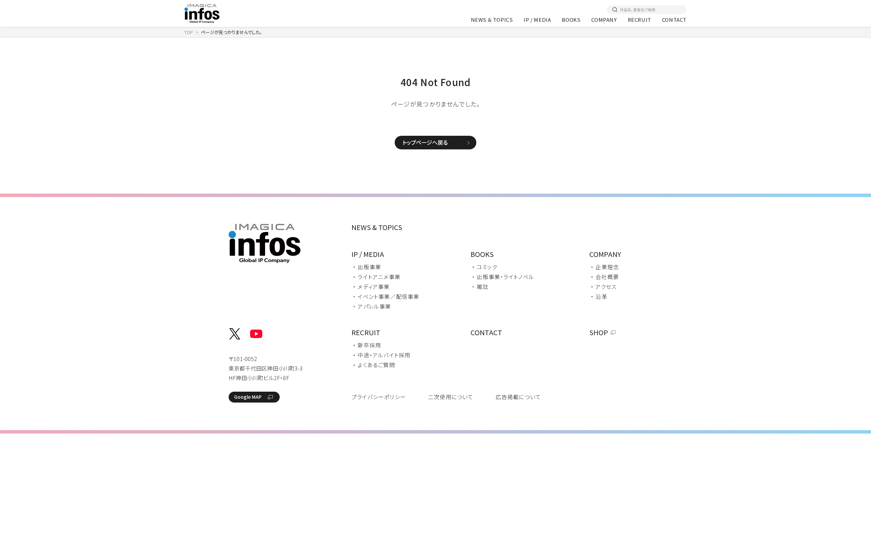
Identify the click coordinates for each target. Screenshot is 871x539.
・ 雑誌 (480, 286)
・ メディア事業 (371, 286)
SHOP (598, 332)
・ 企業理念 (605, 267)
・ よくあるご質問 (374, 365)
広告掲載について (518, 397)
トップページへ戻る (425, 142)
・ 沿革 (599, 296)
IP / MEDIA (537, 19)
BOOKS (571, 19)
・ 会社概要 (605, 277)
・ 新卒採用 (367, 345)
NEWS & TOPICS (492, 19)
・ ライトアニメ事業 (376, 277)
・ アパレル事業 (372, 306)
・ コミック (484, 267)
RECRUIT (639, 19)
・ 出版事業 (367, 267)
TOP (188, 32)
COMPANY (604, 19)
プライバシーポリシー (378, 397)
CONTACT (674, 19)
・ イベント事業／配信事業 (386, 296)
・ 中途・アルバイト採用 (381, 355)
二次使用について (451, 397)
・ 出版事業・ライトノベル (503, 277)
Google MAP (248, 396)
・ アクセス (604, 286)
